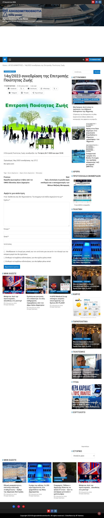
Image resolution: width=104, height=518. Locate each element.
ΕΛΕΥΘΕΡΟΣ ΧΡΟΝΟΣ (79, 397)
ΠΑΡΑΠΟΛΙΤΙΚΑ (79, 216)
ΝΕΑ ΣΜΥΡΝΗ (94, 99)
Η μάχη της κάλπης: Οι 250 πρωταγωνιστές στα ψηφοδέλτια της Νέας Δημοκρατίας (86, 260)
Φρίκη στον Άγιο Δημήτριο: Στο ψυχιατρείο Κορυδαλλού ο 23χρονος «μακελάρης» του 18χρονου (92, 135)
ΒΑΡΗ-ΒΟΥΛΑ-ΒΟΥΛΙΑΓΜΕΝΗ (90, 150)
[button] (10, 59)
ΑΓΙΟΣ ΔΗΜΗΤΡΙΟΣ (10, 71)
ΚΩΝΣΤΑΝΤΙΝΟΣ (11, 86)
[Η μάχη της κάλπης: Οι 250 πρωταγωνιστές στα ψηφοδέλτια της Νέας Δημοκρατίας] (86, 252)
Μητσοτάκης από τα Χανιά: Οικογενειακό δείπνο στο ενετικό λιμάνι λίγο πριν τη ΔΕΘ (86, 286)
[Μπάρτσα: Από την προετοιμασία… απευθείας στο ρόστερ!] (13, 285)
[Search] (83, 60)
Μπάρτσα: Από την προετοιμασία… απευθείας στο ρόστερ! (13, 299)
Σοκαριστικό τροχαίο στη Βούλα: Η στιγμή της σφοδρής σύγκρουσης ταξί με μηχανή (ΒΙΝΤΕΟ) (92, 160)
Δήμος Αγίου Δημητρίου (27, 173)
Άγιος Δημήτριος (13, 173)
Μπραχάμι (39, 173)
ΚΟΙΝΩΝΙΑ (86, 99)
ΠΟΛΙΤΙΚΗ (88, 216)
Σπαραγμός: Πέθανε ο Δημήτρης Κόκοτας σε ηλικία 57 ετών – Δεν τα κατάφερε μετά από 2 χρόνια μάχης (63, 489)
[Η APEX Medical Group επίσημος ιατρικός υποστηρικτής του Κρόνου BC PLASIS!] (59, 285)
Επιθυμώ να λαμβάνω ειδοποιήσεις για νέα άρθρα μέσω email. (28, 261)
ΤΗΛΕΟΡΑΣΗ (58, 480)
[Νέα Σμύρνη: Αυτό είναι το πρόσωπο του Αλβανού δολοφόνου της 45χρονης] (86, 92)
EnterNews (69, 516)
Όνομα (7, 229)
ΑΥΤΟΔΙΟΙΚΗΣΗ (90, 147)
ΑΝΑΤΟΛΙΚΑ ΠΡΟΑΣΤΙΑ (92, 145)
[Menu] (10, 59)
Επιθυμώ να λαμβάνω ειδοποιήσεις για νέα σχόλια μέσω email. (28, 258)
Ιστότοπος (8, 244)
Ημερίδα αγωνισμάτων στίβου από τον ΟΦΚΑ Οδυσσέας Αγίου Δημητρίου (18, 180)
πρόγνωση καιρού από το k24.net (88, 317)
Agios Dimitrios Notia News (15, 19)
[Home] (5, 59)
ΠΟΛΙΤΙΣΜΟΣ (77, 371)
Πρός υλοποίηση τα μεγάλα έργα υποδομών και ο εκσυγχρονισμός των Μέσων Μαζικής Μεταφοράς (55, 181)
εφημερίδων (87, 205)
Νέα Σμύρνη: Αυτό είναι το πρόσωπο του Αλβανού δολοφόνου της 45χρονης (83, 109)
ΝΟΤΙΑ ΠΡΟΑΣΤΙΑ (78, 102)
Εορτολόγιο (85, 446)
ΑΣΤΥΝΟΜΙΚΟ (77, 99)
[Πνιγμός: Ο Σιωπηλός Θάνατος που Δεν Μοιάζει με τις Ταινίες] (87, 366)
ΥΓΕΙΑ (96, 397)
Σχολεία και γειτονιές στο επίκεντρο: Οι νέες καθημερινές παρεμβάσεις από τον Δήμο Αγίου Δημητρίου (36, 301)
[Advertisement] (52, 41)
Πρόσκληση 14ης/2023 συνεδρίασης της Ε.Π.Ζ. (21, 160)
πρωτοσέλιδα (79, 205)
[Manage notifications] (99, 513)
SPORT (7, 291)
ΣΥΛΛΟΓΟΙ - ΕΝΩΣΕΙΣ (88, 371)
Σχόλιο (7, 200)
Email (6, 237)
